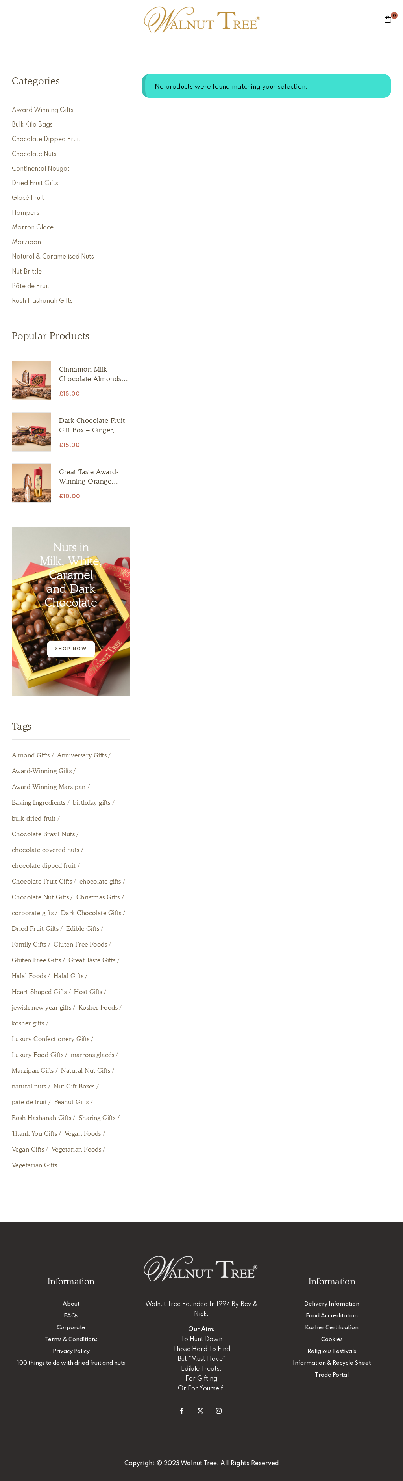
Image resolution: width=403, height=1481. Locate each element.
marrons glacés (93, 1055)
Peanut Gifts (71, 1102)
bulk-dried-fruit (34, 818)
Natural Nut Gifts (85, 1070)
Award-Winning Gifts (42, 771)
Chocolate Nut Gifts (40, 897)
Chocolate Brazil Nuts (43, 834)
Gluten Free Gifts (36, 960)
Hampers (25, 213)
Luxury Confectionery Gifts (50, 1039)
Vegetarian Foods (77, 1149)
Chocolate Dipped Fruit (46, 139)
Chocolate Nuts (34, 154)
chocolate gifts (100, 881)
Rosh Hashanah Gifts (42, 301)
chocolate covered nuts (45, 850)
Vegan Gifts (28, 1149)
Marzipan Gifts (33, 1070)
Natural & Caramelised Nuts (53, 257)
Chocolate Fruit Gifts (42, 881)
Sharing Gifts (97, 1118)
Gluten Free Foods (80, 944)
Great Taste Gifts (92, 960)
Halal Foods (29, 976)
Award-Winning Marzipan (49, 787)
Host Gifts (88, 991)
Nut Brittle (27, 272)
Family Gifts (29, 944)
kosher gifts (28, 1023)
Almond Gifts (31, 755)
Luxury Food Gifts (37, 1055)
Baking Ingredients (39, 802)
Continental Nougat (41, 169)
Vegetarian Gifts (34, 1165)
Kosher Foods (98, 1007)
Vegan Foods (83, 1133)
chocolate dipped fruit (44, 865)
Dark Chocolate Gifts (91, 913)
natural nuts (29, 1086)
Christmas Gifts (98, 897)
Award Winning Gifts (43, 110)
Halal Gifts (68, 976)
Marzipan (26, 242)
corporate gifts (33, 913)
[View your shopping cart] (388, 19)
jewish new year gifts (41, 1007)
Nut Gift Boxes (74, 1086)
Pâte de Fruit (31, 286)
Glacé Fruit (28, 198)
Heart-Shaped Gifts (39, 991)
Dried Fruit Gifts (35, 183)
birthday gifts (92, 802)
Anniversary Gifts (82, 755)
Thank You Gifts (34, 1133)
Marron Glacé (33, 228)
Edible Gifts (83, 928)
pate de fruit (29, 1102)
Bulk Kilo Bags (32, 125)
